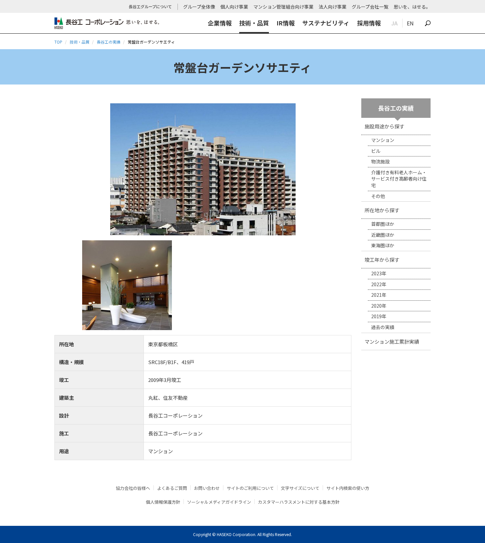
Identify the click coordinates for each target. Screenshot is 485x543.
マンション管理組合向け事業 (283, 6)
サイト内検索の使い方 (347, 488)
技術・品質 (254, 22)
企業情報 (220, 22)
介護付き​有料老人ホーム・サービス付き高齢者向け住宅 (399, 178)
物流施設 (380, 161)
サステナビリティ (325, 22)
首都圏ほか (382, 224)
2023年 (378, 273)
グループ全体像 (199, 6)
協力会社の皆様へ (133, 488)
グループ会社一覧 (370, 6)
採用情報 (369, 22)
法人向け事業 (332, 6)
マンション (382, 140)
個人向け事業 (234, 6)
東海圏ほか (382, 245)
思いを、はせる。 (412, 6)
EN (410, 23)
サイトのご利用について (250, 488)
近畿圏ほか (382, 234)
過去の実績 (382, 327)
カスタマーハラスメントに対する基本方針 (299, 502)
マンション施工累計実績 (392, 341)
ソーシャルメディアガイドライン (219, 502)
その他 (378, 196)
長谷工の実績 (108, 42)
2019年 (378, 316)
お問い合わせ (207, 488)
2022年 (378, 284)
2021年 (378, 294)
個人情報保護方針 (163, 502)
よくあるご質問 (172, 488)
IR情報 (285, 22)
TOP (58, 42)
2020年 (378, 305)
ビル (375, 151)
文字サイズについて (300, 488)
